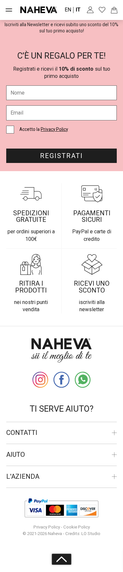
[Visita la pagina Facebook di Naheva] (61, 379)
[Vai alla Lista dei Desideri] (102, 10)
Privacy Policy (54, 129)
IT (78, 10)
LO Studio (90, 533)
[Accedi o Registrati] (90, 10)
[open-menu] (9, 10)
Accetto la (43, 129)
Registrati (61, 156)
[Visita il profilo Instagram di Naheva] (40, 379)
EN (68, 10)
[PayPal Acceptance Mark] (62, 507)
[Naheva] (39, 10)
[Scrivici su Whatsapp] (82, 379)
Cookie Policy (76, 527)
